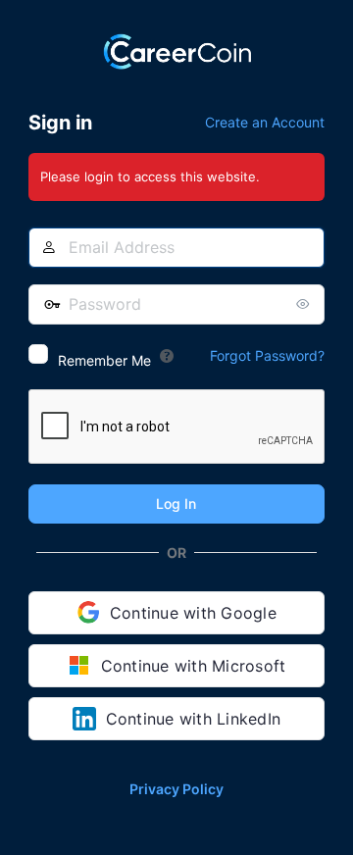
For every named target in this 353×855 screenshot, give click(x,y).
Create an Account (265, 122)
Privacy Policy (176, 788)
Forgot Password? (267, 355)
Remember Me (104, 360)
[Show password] (305, 304)
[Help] (166, 356)
